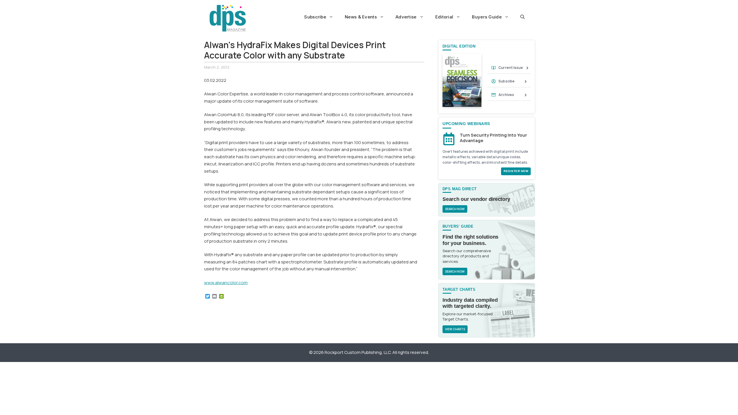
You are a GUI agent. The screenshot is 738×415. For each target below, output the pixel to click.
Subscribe (315, 17)
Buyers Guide (487, 17)
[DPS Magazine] (228, 18)
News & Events (361, 17)
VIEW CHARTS (455, 329)
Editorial (444, 17)
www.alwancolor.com (226, 283)
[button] (522, 17)
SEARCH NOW (455, 209)
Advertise (406, 17)
